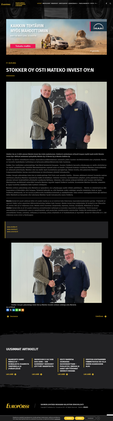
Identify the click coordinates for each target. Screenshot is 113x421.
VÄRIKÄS (85, 407)
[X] (10, 310)
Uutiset (39, 3)
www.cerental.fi (12, 232)
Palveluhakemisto (84, 3)
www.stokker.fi (12, 227)
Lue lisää (10, 374)
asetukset (57, 419)
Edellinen (100, 316)
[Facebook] (7, 310)
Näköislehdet (46, 3)
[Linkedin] (13, 310)
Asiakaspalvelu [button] (73, 3)
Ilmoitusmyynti (63, 3)
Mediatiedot (54, 3)
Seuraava (14, 316)
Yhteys (92, 3)
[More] (22, 310)
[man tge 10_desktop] (56, 38)
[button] (96, 2)
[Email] (19, 310)
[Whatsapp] (16, 310)
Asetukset (90, 418)
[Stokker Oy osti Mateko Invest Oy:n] (56, 115)
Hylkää (80, 418)
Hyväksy (69, 418)
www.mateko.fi (12, 229)
